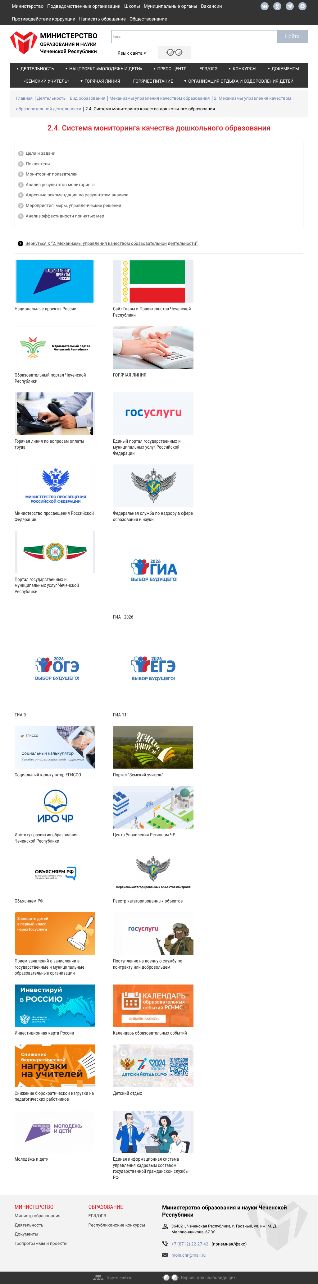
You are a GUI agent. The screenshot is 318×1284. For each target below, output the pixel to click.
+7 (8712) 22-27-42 (189, 1244)
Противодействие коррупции (43, 19)
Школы (132, 6)
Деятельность (37, 68)
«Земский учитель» (46, 81)
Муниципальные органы (170, 6)
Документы (285, 68)
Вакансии (211, 6)
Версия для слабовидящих (208, 1277)
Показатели (38, 164)
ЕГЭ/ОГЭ (209, 68)
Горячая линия (102, 81)
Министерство (27, 6)
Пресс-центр (172, 68)
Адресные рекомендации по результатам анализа (77, 195)
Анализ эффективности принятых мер (65, 216)
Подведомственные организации (83, 6)
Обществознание (148, 19)
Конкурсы (244, 68)
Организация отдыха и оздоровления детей (240, 81)
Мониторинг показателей (52, 174)
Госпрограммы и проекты (41, 1243)
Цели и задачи (40, 153)
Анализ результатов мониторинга (60, 184)
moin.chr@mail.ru (188, 1255)
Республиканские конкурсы (117, 1225)
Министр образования (37, 1215)
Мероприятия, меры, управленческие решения (73, 205)
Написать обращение (102, 19)
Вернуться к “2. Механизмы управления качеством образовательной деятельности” (111, 243)
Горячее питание (153, 81)
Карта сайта (119, 1278)
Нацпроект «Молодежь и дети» (105, 68)
